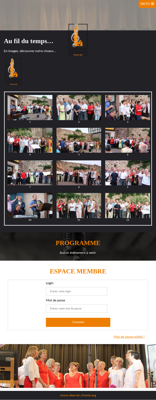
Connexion (78, 322)
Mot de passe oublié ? (129, 336)
